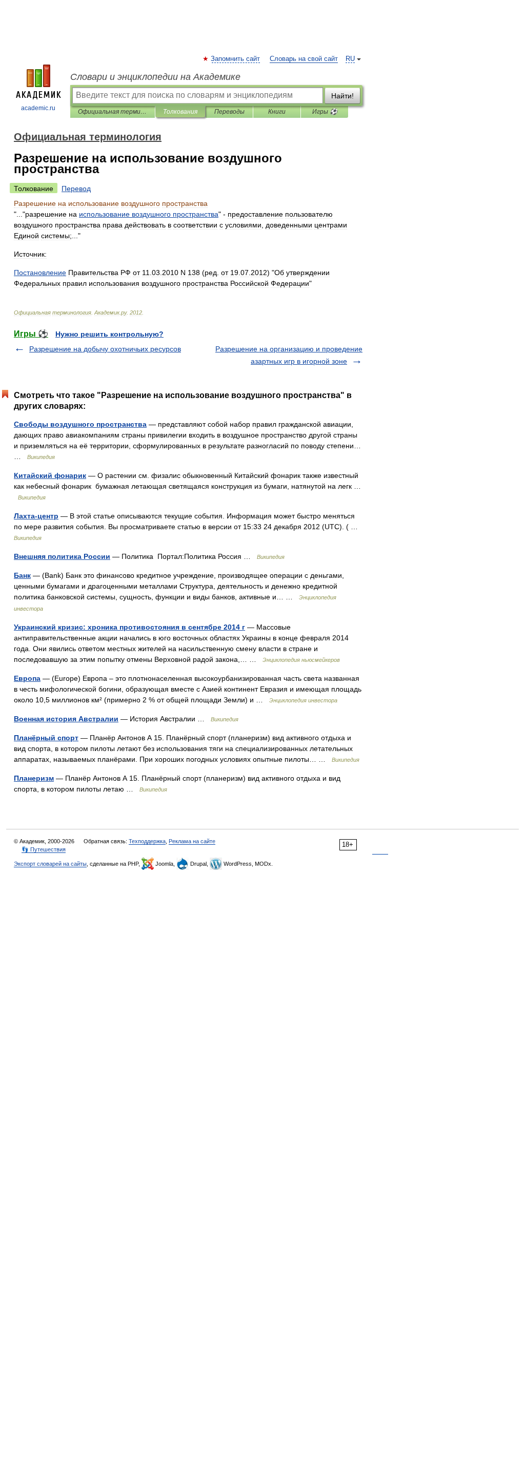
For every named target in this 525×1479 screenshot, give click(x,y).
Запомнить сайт (236, 59)
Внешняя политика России (62, 556)
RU (350, 59)
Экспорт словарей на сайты (50, 864)
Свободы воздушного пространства (80, 424)
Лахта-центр (36, 516)
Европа (27, 678)
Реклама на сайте (192, 841)
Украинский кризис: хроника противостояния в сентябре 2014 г (129, 627)
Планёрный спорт (46, 738)
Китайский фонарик (50, 475)
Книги (277, 111)
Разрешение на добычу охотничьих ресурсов (105, 349)
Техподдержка (147, 841)
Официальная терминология (112, 111)
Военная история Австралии (66, 719)
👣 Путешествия (44, 849)
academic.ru (38, 108)
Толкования (180, 111)
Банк (22, 575)
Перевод (76, 188)
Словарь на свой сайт (304, 59)
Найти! (342, 96)
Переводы (229, 111)
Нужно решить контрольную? (109, 334)
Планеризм (34, 778)
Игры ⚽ (324, 111)
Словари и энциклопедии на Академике (155, 77)
